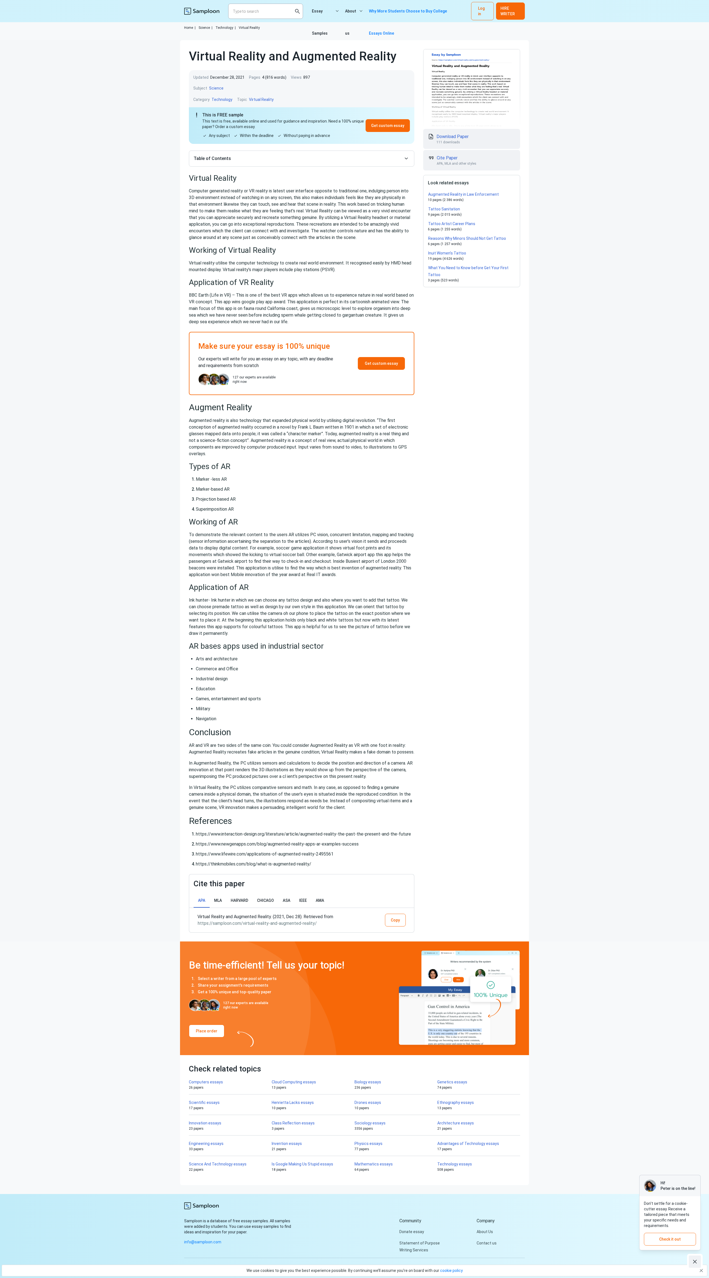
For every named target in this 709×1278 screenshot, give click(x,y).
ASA (286, 900)
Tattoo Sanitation (444, 209)
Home (190, 28)
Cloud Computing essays (294, 1082)
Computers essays (206, 1082)
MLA (218, 900)
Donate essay (411, 1231)
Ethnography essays (455, 1102)
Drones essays (367, 1102)
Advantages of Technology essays (468, 1143)
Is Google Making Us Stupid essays (302, 1164)
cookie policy (451, 1270)
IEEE (303, 900)
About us (350, 15)
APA (201, 900)
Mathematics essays (373, 1164)
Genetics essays (452, 1082)
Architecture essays (455, 1123)
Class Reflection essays (293, 1123)
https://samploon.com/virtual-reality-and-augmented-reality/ (257, 923)
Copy (395, 920)
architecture (226, 658)
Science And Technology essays (217, 1164)
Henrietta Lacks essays (293, 1102)
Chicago (265, 900)
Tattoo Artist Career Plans (451, 224)
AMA (320, 900)
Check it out (670, 1239)
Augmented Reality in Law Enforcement (463, 194)
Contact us (487, 1243)
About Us (485, 1231)
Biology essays (367, 1082)
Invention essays (287, 1143)
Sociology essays (370, 1123)
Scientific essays (204, 1102)
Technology (225, 28)
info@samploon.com (202, 1242)
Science (205, 28)
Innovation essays (205, 1123)
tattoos (345, 620)
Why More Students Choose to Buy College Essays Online (408, 15)
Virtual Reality (249, 28)
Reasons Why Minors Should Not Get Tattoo (467, 238)
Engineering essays (206, 1143)
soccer (283, 548)
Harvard (239, 900)
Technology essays (454, 1164)
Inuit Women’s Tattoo (447, 253)
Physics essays (368, 1143)
